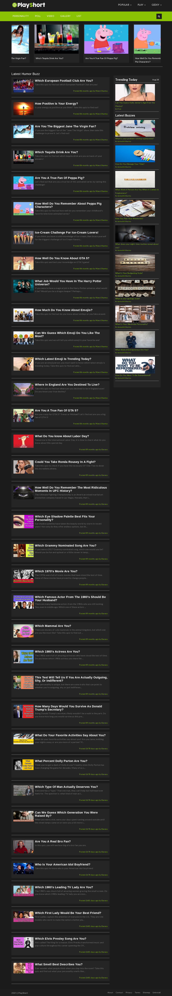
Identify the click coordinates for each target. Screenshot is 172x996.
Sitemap (146, 992)
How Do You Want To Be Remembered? (133, 379)
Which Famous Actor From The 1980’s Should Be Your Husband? (70, 602)
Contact (119, 992)
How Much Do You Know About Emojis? (63, 313)
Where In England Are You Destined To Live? (67, 388)
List (79, 16)
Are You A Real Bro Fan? (53, 845)
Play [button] (141, 4)
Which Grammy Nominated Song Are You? (65, 549)
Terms (137, 992)
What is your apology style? (127, 302)
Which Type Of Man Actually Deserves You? (66, 790)
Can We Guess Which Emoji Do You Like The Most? (67, 338)
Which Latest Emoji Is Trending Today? (63, 362)
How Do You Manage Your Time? (129, 167)
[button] (13, 42)
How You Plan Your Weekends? (129, 222)
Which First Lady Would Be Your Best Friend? (68, 916)
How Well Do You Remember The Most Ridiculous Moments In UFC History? (71, 492)
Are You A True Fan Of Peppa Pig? (81, 58)
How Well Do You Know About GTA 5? (62, 261)
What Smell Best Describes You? (59, 967)
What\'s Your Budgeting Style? (129, 276)
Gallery (65, 16)
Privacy (129, 992)
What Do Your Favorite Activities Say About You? (70, 738)
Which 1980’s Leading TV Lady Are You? (64, 890)
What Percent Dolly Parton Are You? (61, 764)
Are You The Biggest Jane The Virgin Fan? (65, 129)
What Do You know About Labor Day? (62, 439)
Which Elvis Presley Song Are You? (60, 942)
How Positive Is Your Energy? (56, 107)
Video (50, 16)
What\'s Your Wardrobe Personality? (131, 327)
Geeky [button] (156, 4)
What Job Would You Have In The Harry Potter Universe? (68, 286)
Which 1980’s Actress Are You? (57, 655)
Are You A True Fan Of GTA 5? (56, 414)
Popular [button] (124, 4)
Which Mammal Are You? (53, 629)
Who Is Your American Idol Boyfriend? (62, 868)
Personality (20, 16)
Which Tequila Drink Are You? (29, 58)
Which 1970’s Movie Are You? (56, 574)
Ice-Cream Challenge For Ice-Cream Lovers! (66, 236)
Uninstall (157, 992)
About (110, 992)
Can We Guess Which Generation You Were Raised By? (66, 817)
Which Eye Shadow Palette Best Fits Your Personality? (65, 521)
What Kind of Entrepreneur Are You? (131, 353)
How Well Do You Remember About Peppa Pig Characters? (68, 208)
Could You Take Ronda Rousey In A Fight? (65, 465)
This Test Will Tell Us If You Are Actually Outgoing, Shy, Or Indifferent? (71, 682)
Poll (38, 16)
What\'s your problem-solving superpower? (134, 142)
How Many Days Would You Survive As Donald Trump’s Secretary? (68, 711)
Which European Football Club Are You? (64, 84)
